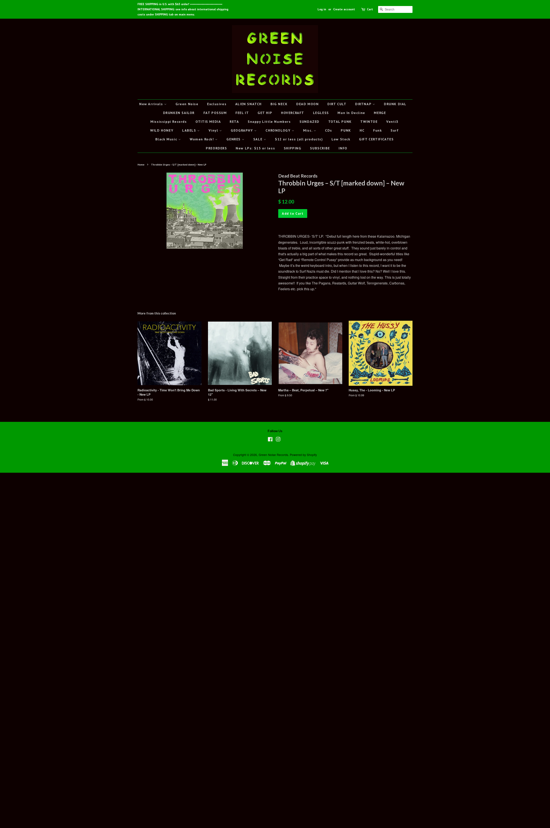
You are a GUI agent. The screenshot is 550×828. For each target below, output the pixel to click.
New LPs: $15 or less (255, 148)
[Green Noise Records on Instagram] (278, 440)
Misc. (308, 130)
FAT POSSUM (215, 113)
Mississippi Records (168, 121)
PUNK (346, 130)
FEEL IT (242, 113)
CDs (328, 130)
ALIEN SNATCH (248, 104)
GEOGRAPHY (242, 130)
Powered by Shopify (303, 455)
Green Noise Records (273, 455)
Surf (395, 130)
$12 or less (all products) (299, 139)
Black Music (166, 139)
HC (362, 130)
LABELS (189, 130)
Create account (344, 9)
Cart (370, 9)
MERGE (380, 113)
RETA (234, 121)
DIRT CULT (336, 104)
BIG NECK (279, 104)
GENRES (234, 139)
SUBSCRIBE (320, 148)
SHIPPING (292, 148)
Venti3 (392, 121)
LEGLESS (321, 113)
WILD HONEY (161, 130)
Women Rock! (202, 139)
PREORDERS (216, 148)
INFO (343, 148)
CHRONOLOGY (279, 130)
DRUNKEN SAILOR (179, 113)
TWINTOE (368, 121)
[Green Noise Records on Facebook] (270, 440)
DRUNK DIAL (395, 104)
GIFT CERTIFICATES (376, 139)
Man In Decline (351, 113)
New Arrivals (151, 104)
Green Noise (187, 104)
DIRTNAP (364, 104)
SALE (258, 139)
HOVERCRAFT (292, 113)
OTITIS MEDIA (208, 121)
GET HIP (265, 113)
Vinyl (214, 130)
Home (141, 164)
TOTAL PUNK (340, 121)
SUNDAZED (309, 121)
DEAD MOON (307, 104)
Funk (377, 130)
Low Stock (341, 139)
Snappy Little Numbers (269, 121)
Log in (322, 9)
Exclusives (216, 104)
